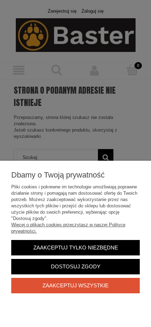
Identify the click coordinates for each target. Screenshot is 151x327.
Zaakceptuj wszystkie (75, 285)
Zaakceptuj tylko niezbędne (75, 248)
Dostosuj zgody (75, 266)
